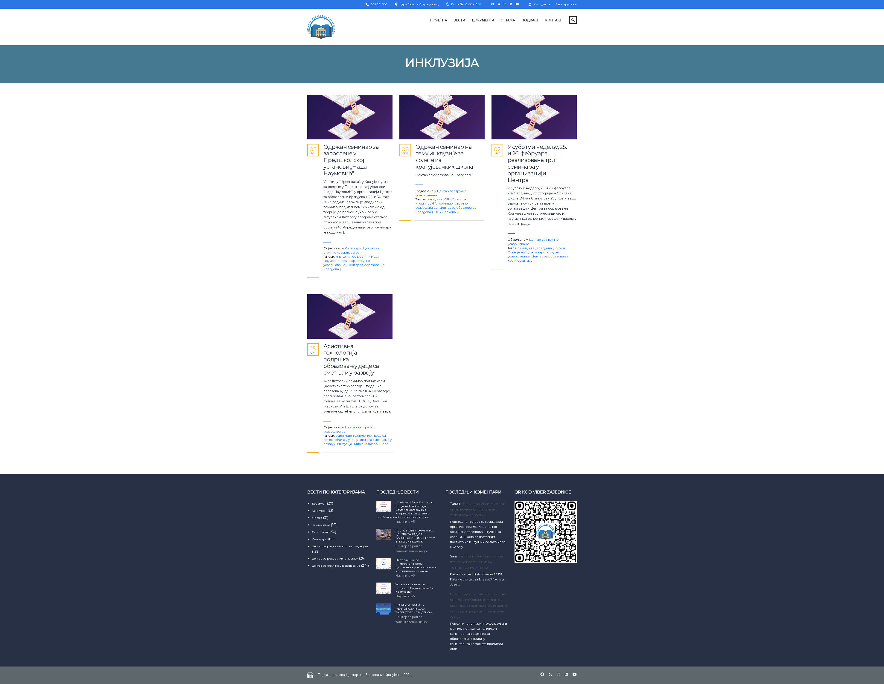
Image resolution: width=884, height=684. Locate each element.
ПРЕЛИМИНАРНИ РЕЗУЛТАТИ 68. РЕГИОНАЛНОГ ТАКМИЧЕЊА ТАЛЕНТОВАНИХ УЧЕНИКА (478, 509)
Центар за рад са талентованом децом (340, 546)
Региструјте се (566, 4)
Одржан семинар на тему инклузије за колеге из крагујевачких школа (444, 157)
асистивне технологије (353, 435)
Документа (483, 20)
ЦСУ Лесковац (446, 212)
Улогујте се (542, 4)
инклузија (343, 256)
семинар (348, 261)
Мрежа (317, 517)
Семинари (353, 248)
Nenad (454, 594)
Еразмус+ (319, 503)
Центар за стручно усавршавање (336, 565)
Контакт (553, 20)
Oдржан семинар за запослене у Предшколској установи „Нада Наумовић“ (351, 160)
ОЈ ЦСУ (358, 256)
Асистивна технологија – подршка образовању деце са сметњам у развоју (351, 359)
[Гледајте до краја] (350, 117)
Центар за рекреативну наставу (335, 558)
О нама (508, 20)
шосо (384, 444)
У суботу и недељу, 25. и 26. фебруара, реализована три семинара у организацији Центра (537, 163)
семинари (537, 252)
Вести (459, 20)
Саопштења (320, 532)
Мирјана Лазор (366, 444)
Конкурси (319, 510)
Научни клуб (321, 525)
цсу (529, 260)
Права (323, 675)
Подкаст (530, 20)
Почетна (438, 20)
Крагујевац (545, 248)
